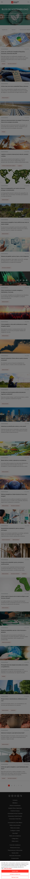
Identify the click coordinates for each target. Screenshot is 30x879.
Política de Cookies (8, 868)
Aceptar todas (15, 871)
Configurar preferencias (15, 874)
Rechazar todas (15, 877)
